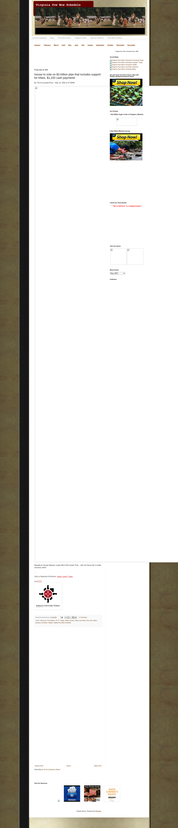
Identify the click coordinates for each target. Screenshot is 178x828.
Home (68, 766)
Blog (52, 38)
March (56, 45)
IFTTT (39, 581)
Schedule (44, 622)
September (100, 45)
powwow (38, 622)
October (110, 45)
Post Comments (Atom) (52, 769)
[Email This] (66, 617)
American (43, 620)
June (76, 45)
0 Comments (83, 617)
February (47, 45)
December (131, 45)
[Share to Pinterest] (75, 617)
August (90, 45)
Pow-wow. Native (91, 620)
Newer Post (39, 766)
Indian (62, 620)
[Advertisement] (64, 54)
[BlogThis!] (68, 617)
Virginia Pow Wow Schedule (62, 622)
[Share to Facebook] (73, 617)
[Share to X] (70, 617)
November (120, 45)
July (82, 45)
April (63, 45)
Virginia (50, 622)
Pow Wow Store (64, 38)
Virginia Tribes (81, 38)
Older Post (97, 766)
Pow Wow (82, 620)
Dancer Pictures (97, 38)
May (69, 45)
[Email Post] (61, 617)
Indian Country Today (65, 576)
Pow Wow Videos (115, 38)
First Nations (51, 620)
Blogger (98, 811)
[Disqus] (68, 662)
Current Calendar (39, 38)
